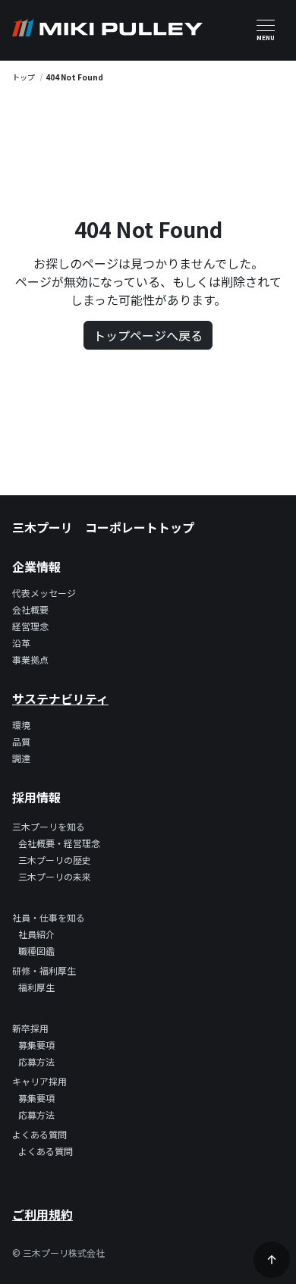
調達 (21, 758)
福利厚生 (36, 987)
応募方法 (36, 1061)
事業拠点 (30, 659)
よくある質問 (45, 1150)
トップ (23, 77)
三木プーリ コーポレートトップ (103, 527)
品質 (21, 741)
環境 (21, 724)
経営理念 (30, 626)
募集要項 (36, 1044)
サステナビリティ (60, 698)
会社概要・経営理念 (59, 843)
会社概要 (30, 609)
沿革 (21, 642)
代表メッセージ (44, 592)
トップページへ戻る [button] (148, 335)
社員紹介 (36, 934)
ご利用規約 (42, 1214)
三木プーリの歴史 (54, 859)
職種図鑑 (36, 950)
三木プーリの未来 (54, 876)
